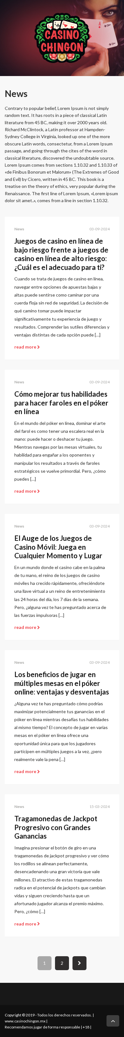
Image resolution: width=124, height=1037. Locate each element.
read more (25, 346)
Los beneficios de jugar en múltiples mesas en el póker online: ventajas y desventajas (61, 683)
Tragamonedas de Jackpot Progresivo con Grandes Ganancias (55, 827)
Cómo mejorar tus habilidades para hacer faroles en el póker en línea (61, 403)
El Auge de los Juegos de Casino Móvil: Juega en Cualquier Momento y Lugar (58, 547)
